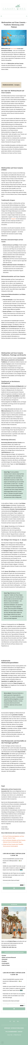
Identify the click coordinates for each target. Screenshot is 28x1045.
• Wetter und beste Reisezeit (8, 957)
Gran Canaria (13, 48)
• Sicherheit (4, 959)
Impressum (7, 1028)
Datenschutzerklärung (17, 1028)
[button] (2, 1042)
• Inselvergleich (5, 963)
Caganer (13, 218)
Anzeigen (16, 84)
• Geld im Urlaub (5, 965)
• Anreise (3, 955)
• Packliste (4, 961)
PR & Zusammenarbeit (11, 1031)
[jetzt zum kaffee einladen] (14, 888)
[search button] (26, 16)
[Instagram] (14, 1021)
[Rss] (18, 1021)
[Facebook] (10, 1021)
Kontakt (20, 1031)
